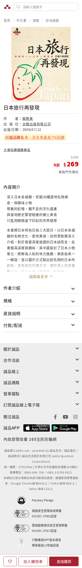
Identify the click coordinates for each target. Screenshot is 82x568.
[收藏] (10, 561)
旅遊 (36, 20)
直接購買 (64, 561)
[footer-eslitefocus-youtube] (65, 416)
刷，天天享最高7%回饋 (35, 137)
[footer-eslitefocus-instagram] (75, 416)
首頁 (7, 20)
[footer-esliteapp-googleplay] (65, 427)
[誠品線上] (7, 7)
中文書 (21, 20)
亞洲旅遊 (52, 20)
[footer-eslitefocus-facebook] (55, 416)
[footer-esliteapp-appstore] (36, 427)
